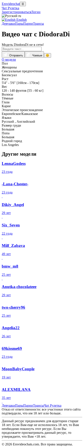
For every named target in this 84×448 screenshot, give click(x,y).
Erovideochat (11, 4)
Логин (35, 12)
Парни (28, 23)
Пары (19, 23)
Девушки (8, 23)
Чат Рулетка (10, 8)
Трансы (38, 23)
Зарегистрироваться (16, 12)
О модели (9, 59)
